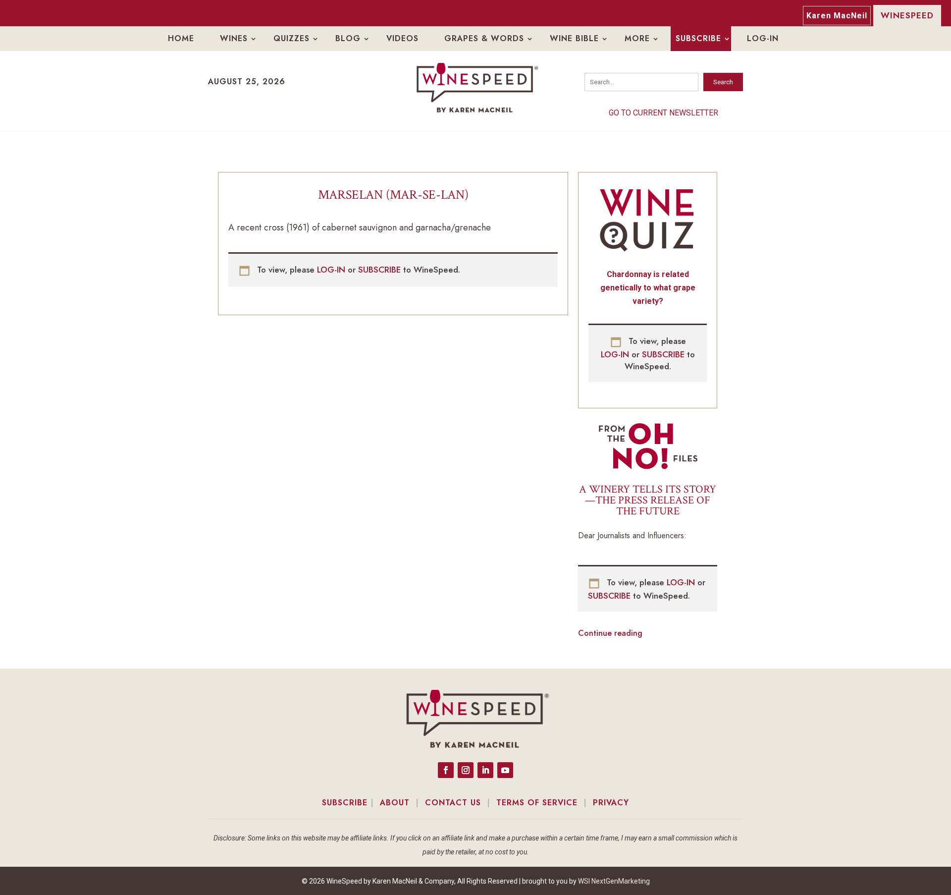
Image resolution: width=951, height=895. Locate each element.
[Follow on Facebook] (446, 770)
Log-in (763, 38)
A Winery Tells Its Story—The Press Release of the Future (647, 500)
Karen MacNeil (836, 15)
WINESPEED (907, 15)
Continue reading (610, 633)
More (637, 38)
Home (181, 38)
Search (723, 82)
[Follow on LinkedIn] (485, 770)
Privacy (611, 802)
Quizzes (291, 38)
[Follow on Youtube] (505, 770)
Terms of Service (537, 802)
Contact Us (453, 802)
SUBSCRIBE (380, 270)
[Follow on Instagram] (466, 770)
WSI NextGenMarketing (614, 881)
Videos (402, 38)
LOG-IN (332, 270)
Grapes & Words (484, 38)
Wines (234, 38)
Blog (348, 38)
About (395, 802)
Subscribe (698, 38)
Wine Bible (574, 38)
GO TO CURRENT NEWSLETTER (663, 112)
